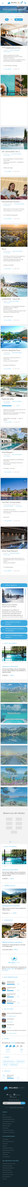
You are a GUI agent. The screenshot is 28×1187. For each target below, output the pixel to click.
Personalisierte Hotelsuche (8, 1121)
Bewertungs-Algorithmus (8, 1141)
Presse (4, 1115)
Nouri (4, 249)
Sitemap (4, 1179)
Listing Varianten (6, 1156)
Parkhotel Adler (8, 399)
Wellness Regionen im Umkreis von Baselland (14, 630)
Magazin (5, 1146)
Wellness (5, 1064)
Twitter (10, 1095)
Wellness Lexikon (6, 1126)
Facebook (17, 1095)
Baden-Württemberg (15, 50)
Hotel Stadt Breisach (10, 551)
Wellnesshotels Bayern (8, 1166)
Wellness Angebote (7, 1123)
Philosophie (5, 1154)
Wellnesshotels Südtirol (8, 1174)
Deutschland (7, 51)
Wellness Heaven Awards (8, 1150)
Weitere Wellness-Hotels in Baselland (13, 623)
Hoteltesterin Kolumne (8, 1148)
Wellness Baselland (11, 585)
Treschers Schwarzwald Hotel (13, 502)
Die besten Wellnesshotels (8, 1119)
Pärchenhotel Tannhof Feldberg (14, 202)
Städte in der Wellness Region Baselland (14, 636)
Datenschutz (12, 1132)
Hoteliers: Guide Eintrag (8, 1130)
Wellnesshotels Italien (7, 1172)
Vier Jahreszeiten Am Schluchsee (15, 151)
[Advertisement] (14, 111)
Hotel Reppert (7, 452)
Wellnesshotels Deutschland (9, 1163)
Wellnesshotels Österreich (8, 1168)
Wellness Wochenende (9, 1061)
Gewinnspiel (5, 1128)
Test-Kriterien (5, 1139)
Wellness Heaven (6, 1152)
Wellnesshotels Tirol (7, 1170)
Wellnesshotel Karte (7, 1117)
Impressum (5, 1132)
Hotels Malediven (6, 1176)
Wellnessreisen (14, 1064)
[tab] (14, 585)
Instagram (14, 1097)
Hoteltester (5, 1143)
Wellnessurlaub (20, 1061)
